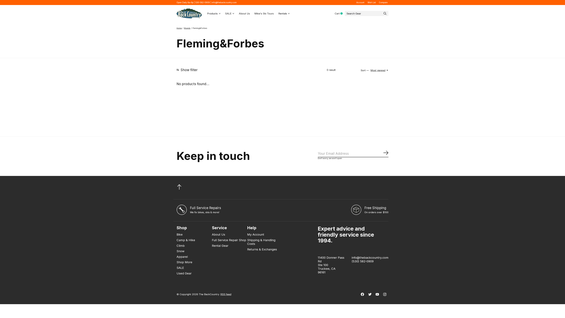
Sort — (365, 70)
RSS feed (225, 294)
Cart (340, 13)
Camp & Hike (186, 240)
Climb (181, 245)
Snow (181, 251)
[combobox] (366, 13)
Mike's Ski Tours (264, 13)
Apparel (182, 257)
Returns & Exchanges (262, 249)
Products (212, 13)
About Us (244, 13)
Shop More (184, 262)
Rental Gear (220, 245)
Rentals (282, 13)
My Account (255, 234)
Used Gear (184, 273)
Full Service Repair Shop (229, 240)
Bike (180, 234)
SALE (228, 13)
